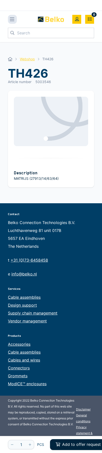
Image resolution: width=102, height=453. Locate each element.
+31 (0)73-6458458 (29, 260)
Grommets (17, 375)
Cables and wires (24, 360)
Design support (22, 305)
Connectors (19, 367)
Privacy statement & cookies (84, 433)
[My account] (76, 19)
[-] (12, 444)
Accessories (19, 344)
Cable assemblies (24, 297)
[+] (30, 444)
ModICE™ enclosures (27, 383)
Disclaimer (83, 409)
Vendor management (27, 320)
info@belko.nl (24, 274)
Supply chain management (32, 313)
